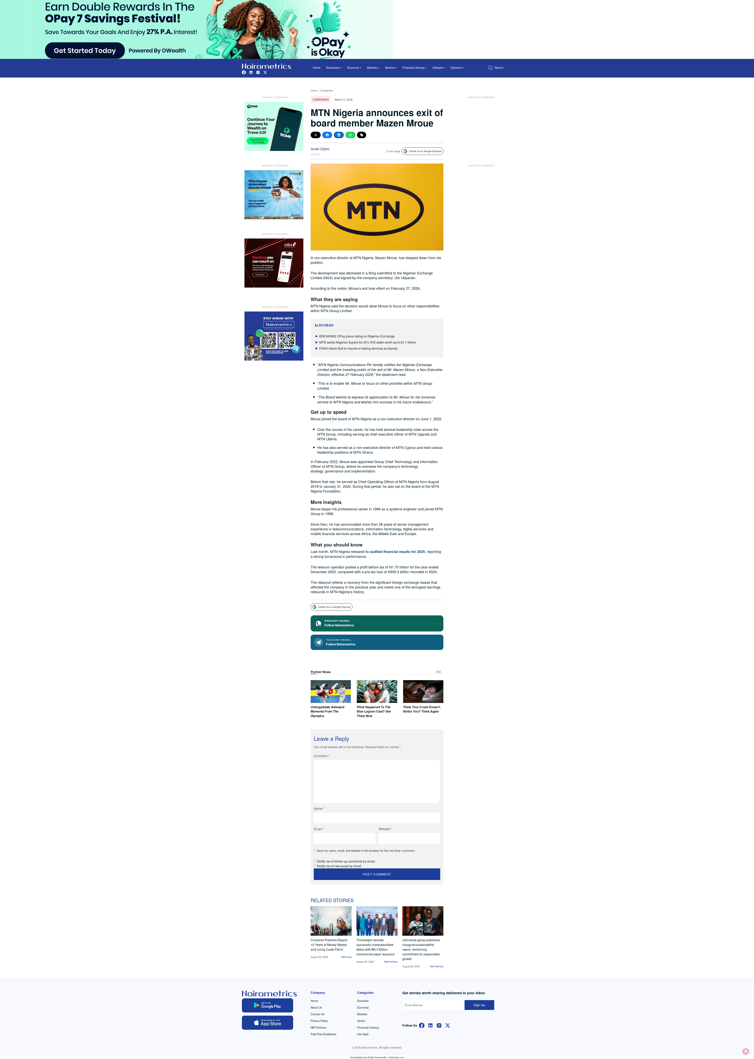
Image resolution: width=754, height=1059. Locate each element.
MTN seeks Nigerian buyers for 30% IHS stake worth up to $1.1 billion (367, 342)
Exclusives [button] (332, 67)
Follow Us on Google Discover (425, 151)
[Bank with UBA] (273, 263)
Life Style (363, 1034)
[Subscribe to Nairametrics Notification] (746, 1051)
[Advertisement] (480, 126)
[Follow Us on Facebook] (422, 1025)
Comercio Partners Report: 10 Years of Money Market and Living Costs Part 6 (329, 945)
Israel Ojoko (320, 148)
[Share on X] (316, 135)
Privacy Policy (319, 1021)
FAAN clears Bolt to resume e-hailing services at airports (358, 348)
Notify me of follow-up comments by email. (346, 861)
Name (319, 808)
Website (385, 829)
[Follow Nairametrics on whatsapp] (273, 336)
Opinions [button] (456, 67)
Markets (362, 1014)
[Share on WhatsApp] (350, 135)
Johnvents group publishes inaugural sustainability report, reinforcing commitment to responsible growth (421, 949)
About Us (316, 1007)
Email (319, 829)
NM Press (346, 956)
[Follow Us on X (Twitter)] (447, 1025)
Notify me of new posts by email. (339, 866)
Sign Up (479, 1005)
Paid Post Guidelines (323, 1034)
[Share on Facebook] (327, 135)
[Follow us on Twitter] (265, 72)
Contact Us (317, 1014)
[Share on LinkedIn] (339, 135)
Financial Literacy (368, 1027)
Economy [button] (353, 67)
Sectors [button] (389, 67)
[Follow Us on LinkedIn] (430, 1025)
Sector (361, 1021)
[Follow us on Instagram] (258, 72)
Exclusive (363, 1001)
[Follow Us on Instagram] (439, 1025)
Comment (321, 756)
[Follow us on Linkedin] (251, 72)
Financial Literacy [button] (413, 67)
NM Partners (391, 961)
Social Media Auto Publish (362, 1057)
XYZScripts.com (396, 1057)
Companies (326, 90)
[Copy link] (361, 135)
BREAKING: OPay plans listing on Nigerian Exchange (357, 336)
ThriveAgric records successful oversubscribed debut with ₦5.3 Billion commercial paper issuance (375, 947)
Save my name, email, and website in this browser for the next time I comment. (366, 850)
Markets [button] (372, 67)
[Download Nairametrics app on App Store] (267, 1023)
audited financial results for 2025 (397, 551)
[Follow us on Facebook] (244, 72)
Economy (363, 1007)
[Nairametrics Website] (266, 65)
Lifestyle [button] (437, 67)
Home (316, 67)
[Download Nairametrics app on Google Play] (267, 1005)
